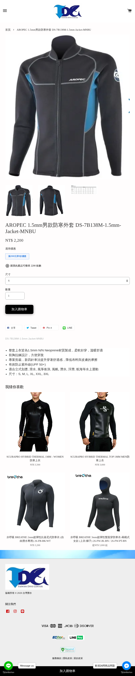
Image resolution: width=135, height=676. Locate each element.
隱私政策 (67, 658)
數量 (8, 289)
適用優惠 (10, 248)
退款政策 (78, 658)
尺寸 (8, 274)
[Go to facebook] (126, 665)
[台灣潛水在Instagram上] (15, 613)
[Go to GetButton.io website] (8, 672)
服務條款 (56, 658)
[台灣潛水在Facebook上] (7, 613)
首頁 (8, 29)
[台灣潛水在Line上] (22, 613)
